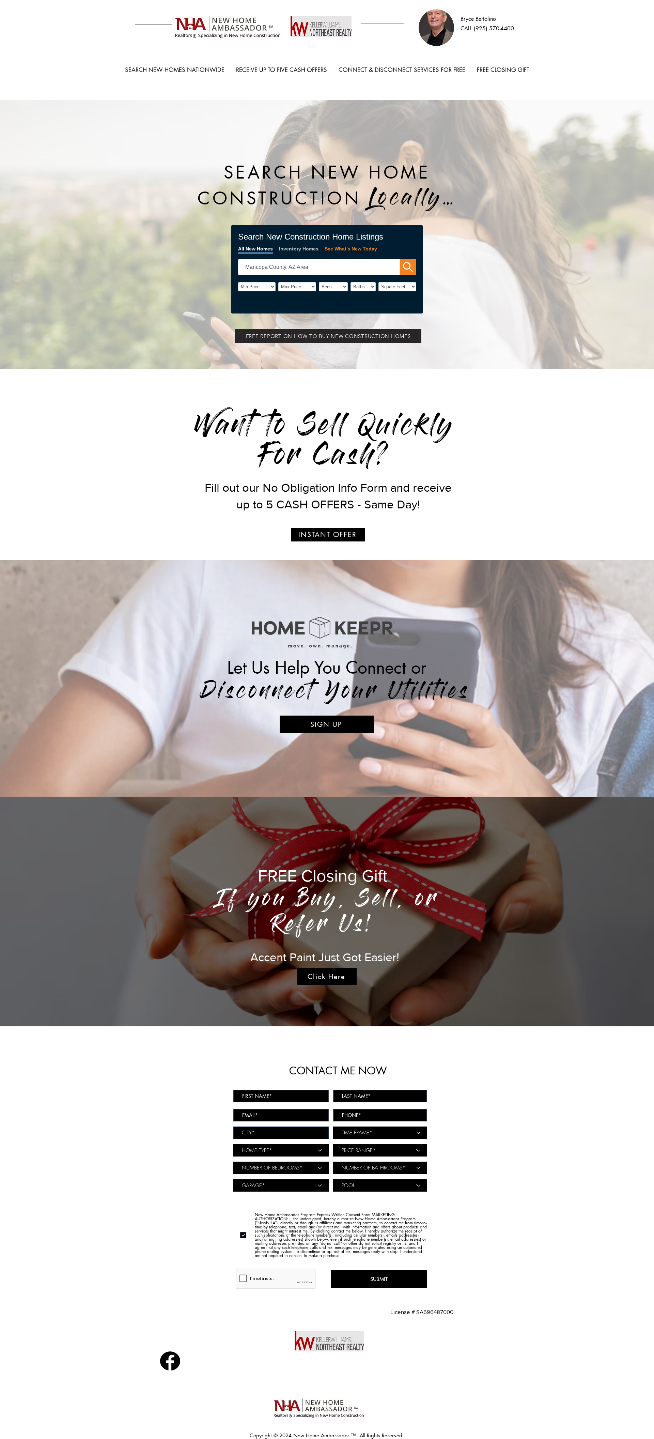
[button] (328, 336)
